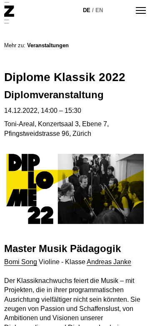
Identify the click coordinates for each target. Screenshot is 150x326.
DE (86, 10)
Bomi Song (20, 261)
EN (99, 10)
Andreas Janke (109, 261)
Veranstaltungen (48, 45)
